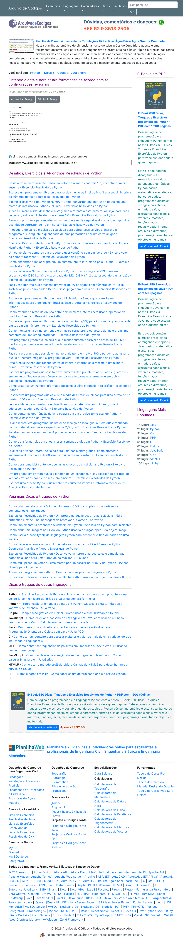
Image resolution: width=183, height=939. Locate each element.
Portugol (152, 906)
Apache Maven (19, 876)
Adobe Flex (78, 872)
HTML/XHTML (117, 894)
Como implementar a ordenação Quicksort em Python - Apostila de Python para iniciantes (70, 525)
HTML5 (135, 894)
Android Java (107, 872)
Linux (159, 902)
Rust (35, 915)
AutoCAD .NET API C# (143, 876)
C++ (153, 455)
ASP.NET (104, 876)
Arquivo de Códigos (25, 8)
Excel (63, 889)
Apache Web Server (68, 876)
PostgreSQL (17, 861)
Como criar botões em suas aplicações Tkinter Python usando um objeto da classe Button (70, 577)
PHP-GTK (137, 906)
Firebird (14, 852)
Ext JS (90, 889)
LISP (169, 902)
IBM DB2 (148, 894)
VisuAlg (156, 915)
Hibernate (98, 894)
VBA (128, 915)
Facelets (103, 889)
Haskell (69, 894)
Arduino (90, 876)
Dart (51, 885)
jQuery (55, 803)
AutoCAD (118, 876)
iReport (162, 894)
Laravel (56, 816)
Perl (117, 906)
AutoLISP (89, 881)
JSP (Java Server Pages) (113, 902)
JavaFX (61, 898)
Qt (72, 911)
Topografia (58, 773)
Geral (167, 889)
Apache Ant (156, 872)
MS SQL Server (19, 856)
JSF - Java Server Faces (77, 902)
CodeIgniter (28, 885)
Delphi (154, 446)
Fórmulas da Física (148, 889)
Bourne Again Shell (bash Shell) (119, 881)
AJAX (92, 872)
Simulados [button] (120, 6)
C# (152, 433)
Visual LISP (141, 915)
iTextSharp (16, 898)
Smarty (45, 915)
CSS (42, 885)
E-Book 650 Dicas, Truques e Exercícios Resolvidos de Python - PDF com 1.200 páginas (88, 694)
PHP (153, 437)
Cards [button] (106, 6)
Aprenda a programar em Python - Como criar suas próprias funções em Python (63, 572)
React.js (116, 911)
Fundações (16, 777)
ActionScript (42, 872)
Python (35, 72)
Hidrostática (59, 782)
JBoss (89, 898)
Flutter (129, 889)
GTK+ (57, 894)
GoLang (33, 894)
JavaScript (157, 450)
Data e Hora (78, 72)
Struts (57, 915)
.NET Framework (20, 872)
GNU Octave (17, 894)
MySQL (13, 848)
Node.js (107, 906)
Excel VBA (77, 889)
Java (153, 424)
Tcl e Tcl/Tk (85, 915)
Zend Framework (71, 919)
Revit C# (130, 911)
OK (132, 11)
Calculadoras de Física (109, 810)
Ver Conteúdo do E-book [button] (154, 246)
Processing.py (36, 911)
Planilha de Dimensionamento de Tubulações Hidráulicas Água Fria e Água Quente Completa (100, 41)
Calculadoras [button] (90, 6)
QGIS (64, 911)
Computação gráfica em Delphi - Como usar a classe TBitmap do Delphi (70, 613)
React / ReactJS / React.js (68, 811)
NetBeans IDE (69, 906)
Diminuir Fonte (47, 99)
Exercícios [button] (53, 6)
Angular (124, 872)
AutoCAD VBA (70, 881)
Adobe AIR (60, 872)
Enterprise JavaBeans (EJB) (27, 889)
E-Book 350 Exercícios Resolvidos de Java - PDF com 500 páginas (155, 289)
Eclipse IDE (144, 885)
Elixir (158, 885)
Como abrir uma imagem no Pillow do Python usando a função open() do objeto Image (68, 530)
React (85, 911)
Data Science (103, 773)
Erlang (53, 889)
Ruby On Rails (19, 915)
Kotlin (137, 902)
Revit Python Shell (151, 911)
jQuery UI (52, 902)
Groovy (46, 894)
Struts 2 (68, 915)
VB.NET (155, 459)
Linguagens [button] (70, 6)
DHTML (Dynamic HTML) (105, 885)
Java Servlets (44, 898)
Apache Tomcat (42, 876)
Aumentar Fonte (21, 99)
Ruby (155, 463)
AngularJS (58, 807)
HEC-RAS (83, 894)
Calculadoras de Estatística (112, 814)
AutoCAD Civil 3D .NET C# (40, 881)
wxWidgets (50, 919)
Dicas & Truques (55, 72)
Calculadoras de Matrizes (111, 827)
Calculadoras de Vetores (111, 831)
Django (129, 885)
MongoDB (15, 906)
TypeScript (102, 915)
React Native (100, 911)
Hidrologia (58, 778)
